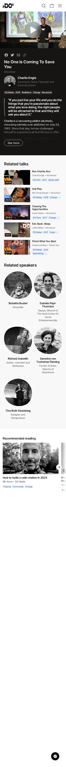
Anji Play (37, 188)
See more (13, 143)
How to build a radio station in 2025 (25, 478)
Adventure (9, 71)
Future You (54, 245)
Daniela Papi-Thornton (48, 305)
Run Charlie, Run (41, 171)
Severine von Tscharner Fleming (48, 360)
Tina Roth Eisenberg (18, 411)
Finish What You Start (44, 241)
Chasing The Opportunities (40, 208)
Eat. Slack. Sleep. (42, 224)
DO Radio (20, 481)
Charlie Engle (27, 78)
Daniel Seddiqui (39, 245)
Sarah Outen (38, 213)
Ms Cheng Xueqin (40, 193)
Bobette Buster (18, 303)
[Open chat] (55, 756)
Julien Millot (37, 228)
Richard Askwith (18, 359)
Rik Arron (7, 481)
